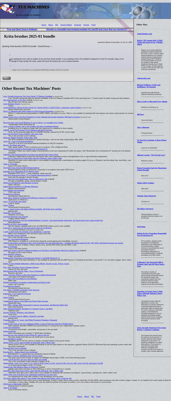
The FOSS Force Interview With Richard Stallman (21, 168)
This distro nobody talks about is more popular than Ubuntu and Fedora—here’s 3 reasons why (37, 378)
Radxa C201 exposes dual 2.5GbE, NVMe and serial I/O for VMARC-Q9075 (150, 42)
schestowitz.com (143, 78)
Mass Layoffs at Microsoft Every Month (152, 102)
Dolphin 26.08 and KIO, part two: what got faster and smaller (25, 360)
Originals (77, 25)
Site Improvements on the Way (14, 100)
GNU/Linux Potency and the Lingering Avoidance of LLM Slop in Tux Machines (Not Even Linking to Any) (41, 250)
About (50, 25)
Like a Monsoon (143, 127)
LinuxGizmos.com (144, 34)
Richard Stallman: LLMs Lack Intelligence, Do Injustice (148, 86)
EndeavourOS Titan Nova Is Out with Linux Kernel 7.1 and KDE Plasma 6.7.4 (31, 258)
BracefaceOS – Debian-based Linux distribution (20, 352)
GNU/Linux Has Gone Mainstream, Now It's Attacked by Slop (25, 179)
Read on (6, 78)
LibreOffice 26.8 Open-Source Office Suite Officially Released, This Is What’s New (33, 371)
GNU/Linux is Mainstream (12, 384)
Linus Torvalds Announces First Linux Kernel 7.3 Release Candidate (151, 329)
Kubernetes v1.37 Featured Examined (17, 294)
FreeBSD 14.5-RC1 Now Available (15, 224)
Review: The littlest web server (14, 145)
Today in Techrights (10, 164)
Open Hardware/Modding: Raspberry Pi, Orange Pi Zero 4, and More (28, 309)
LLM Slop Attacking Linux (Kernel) (15, 217)
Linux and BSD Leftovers (12, 254)
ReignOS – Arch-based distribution (15, 239)
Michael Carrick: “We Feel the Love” (151, 155)
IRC (56, 25)
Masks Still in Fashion (145, 183)
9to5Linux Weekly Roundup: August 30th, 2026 (20, 138)
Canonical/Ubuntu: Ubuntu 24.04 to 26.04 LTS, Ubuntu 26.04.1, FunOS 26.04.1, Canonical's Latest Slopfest (42, 108)
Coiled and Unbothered (11, 328)
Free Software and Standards (13, 190)
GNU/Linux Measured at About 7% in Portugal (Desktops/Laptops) (27, 175)
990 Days (140, 114)
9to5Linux (141, 227)
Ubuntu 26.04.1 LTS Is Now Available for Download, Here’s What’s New (29, 343)
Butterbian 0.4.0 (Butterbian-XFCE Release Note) (21, 171)
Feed (93, 25)
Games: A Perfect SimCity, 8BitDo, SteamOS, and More (23, 316)
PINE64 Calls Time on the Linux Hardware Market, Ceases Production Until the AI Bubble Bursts (38, 324)
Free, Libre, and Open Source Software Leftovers (21, 267)
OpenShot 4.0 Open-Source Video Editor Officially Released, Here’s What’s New (150, 293)
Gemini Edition (66, 25)
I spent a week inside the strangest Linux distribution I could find (26, 232)
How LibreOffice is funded (12, 339)
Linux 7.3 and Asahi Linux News (14, 202)
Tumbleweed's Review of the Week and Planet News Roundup (25, 301)
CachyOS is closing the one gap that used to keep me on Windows (27, 228)
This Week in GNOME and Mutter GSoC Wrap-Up (21, 290)
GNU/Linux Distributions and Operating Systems (20, 183)
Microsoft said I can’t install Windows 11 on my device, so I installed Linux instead (33, 123)
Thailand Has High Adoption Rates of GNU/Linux (20, 367)
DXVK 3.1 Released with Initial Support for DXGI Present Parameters (28, 111)
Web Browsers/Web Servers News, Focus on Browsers (23, 271)
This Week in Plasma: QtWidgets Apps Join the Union (22, 356)
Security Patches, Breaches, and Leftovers (19, 313)
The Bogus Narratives (145, 209)
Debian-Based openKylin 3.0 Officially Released (20, 187)
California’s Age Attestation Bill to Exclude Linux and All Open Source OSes (150, 264)
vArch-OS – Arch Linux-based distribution (18, 141)
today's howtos (8, 205)
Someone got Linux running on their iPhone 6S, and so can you (26, 335)
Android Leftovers (9, 331)
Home (43, 25)
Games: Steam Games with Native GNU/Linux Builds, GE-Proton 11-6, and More (32, 209)
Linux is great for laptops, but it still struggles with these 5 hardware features (31, 126)
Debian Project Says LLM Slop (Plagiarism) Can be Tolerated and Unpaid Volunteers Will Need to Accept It (41, 117)
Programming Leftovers (11, 194)
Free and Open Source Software (22, 29)
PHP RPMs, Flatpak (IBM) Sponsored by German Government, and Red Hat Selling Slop (35, 305)
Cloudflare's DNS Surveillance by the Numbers (20, 279)
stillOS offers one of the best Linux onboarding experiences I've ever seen (30, 375)
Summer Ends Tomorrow (146, 196)
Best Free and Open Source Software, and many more (23, 134)
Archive (86, 25)
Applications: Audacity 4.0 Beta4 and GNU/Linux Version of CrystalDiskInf (30, 198)
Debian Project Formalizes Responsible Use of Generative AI (152, 234)
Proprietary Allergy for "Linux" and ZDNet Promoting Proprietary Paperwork (30, 320)
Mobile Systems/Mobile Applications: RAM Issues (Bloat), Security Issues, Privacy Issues (36, 264)
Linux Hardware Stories (11, 104)
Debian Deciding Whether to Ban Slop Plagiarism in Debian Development (29, 275)
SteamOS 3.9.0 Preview (12, 213)
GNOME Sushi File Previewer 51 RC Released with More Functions (27, 130)
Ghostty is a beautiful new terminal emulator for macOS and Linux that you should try (86, 29)
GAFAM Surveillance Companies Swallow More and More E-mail (26, 282)
